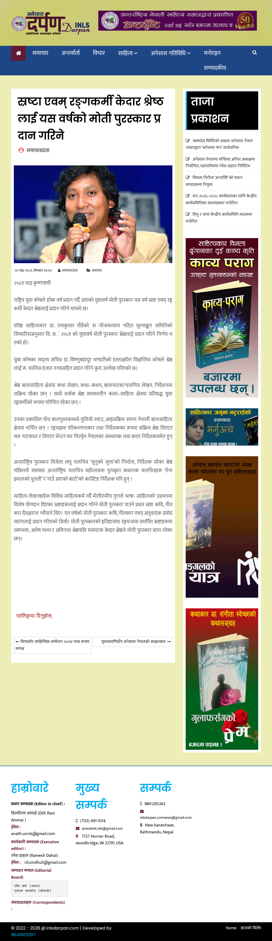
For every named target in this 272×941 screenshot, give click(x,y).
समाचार (40, 53)
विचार (99, 53)
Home (231, 928)
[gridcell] (93, 424)
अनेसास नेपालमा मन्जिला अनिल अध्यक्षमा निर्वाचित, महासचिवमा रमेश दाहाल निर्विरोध (220, 163)
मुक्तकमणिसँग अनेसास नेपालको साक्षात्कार (133, 641)
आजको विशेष (250, 928)
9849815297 (23, 935)
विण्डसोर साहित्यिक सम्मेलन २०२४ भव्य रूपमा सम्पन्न (52, 645)
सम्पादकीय (215, 68)
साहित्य (125, 53)
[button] (93, 564)
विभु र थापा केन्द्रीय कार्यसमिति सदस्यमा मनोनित (219, 218)
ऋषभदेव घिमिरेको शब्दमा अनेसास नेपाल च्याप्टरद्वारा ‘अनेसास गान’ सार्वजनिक (219, 144)
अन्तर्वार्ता (71, 53)
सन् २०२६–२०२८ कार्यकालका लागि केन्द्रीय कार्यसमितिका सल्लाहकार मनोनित (221, 200)
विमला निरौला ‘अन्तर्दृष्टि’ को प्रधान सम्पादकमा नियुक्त (214, 181)
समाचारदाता (70, 270)
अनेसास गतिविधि (168, 53)
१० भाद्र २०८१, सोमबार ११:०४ (33, 270)
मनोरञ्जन (212, 53)
